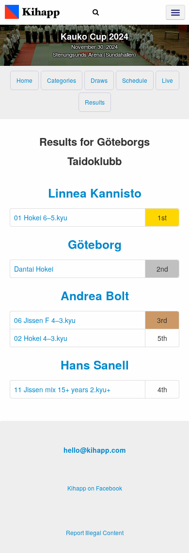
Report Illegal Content (95, 532)
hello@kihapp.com (94, 450)
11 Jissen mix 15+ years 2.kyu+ (62, 389)
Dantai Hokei (33, 269)
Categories (61, 80)
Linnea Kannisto (95, 192)
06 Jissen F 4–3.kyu (45, 320)
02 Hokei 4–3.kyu (40, 338)
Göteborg (95, 244)
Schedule (134, 80)
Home (24, 80)
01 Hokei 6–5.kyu (40, 217)
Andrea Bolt (95, 295)
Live (167, 80)
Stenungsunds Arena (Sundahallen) (94, 54)
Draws (99, 80)
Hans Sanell (95, 364)
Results (95, 102)
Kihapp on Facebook (94, 488)
